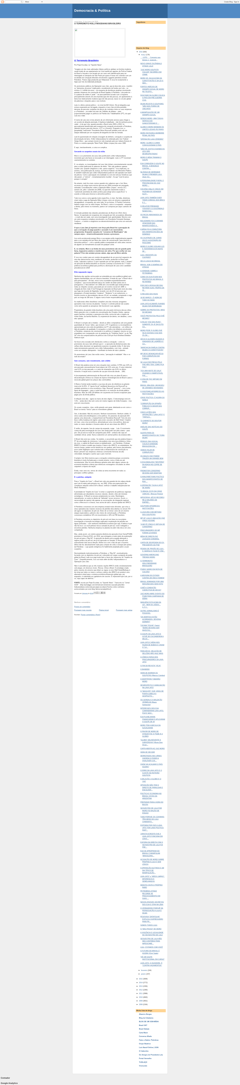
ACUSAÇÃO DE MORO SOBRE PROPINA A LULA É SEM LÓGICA (152, 861)
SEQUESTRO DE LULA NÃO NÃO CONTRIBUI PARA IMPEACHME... (151, 941)
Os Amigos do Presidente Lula (151, 1055)
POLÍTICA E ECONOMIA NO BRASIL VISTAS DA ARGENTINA (151, 796)
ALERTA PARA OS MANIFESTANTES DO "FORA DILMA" (152, 435)
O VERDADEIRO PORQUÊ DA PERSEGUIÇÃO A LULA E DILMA (151, 910)
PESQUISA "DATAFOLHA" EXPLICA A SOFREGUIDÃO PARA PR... (151, 919)
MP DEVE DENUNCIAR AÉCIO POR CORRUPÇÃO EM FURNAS (151, 356)
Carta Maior (143, 1033)
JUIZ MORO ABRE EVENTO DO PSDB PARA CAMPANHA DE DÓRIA (152, 596)
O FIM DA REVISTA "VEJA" (150, 666)
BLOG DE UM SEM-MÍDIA (149, 1021)
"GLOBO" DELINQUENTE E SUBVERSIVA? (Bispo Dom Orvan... (151, 742)
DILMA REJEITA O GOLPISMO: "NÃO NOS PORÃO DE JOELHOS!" (152, 106)
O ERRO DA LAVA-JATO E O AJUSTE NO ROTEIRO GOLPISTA (151, 773)
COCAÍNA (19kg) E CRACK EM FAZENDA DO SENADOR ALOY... (151, 191)
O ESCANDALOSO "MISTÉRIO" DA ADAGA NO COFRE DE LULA (152, 464)
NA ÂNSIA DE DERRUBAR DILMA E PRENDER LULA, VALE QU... (151, 174)
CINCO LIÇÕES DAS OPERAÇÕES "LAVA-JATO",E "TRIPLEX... (152, 414)
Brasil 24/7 (143, 1025)
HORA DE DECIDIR (147, 752)
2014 (141, 983)
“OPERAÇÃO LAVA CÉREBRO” (152, 139)
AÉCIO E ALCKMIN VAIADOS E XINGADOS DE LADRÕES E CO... (152, 341)
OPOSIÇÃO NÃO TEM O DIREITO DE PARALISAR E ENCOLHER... (151, 787)
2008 (141, 1004)
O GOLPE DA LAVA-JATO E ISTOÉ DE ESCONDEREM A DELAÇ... (152, 636)
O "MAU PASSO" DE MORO (150, 929)
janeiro (143, 974)
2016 (141, 52)
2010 (141, 997)
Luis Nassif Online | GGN (148, 1047)
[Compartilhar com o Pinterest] (104, 593)
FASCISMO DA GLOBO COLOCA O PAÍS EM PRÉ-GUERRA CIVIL (152, 97)
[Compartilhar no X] (99, 593)
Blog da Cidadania (146, 1018)
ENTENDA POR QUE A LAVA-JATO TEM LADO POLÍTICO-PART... (152, 827)
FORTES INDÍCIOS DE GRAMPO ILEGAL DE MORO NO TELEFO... (152, 89)
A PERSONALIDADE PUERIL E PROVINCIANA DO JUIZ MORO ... (152, 183)
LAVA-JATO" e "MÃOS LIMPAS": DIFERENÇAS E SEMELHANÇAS (152, 879)
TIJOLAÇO (143, 1062)
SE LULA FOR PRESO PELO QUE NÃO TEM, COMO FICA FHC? (152, 364)
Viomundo (143, 1066)
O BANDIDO (145, 669)
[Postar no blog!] (97, 593)
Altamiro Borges (145, 1014)
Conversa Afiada (145, 1036)
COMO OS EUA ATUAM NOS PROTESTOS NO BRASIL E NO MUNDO (151, 279)
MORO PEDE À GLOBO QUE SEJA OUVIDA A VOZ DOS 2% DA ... (151, 333)
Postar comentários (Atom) (90, 615)
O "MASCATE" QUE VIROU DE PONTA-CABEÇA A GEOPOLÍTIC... (152, 693)
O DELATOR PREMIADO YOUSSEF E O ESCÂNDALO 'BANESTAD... (152, 208)
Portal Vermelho (145, 1058)
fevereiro (144, 970)
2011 (141, 993)
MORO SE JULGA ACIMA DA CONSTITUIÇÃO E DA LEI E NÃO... (151, 80)
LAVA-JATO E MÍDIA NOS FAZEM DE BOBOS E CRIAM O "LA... (152, 645)
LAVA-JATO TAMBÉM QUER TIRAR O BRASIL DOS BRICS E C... (152, 200)
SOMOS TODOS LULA (148, 925)
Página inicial (104, 610)
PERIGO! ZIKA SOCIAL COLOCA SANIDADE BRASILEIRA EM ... (149, 443)
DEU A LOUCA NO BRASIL (150, 261)
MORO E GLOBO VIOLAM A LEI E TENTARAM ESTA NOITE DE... (152, 249)
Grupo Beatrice (145, 1044)
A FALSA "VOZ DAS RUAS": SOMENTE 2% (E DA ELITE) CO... (152, 324)
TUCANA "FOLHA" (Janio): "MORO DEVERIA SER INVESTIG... (150, 627)
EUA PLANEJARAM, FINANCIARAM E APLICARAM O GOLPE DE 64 (152, 719)
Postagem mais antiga (124, 610)
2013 (141, 986)
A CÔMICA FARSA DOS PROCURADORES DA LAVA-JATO (152, 659)
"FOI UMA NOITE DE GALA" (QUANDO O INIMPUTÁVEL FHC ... (151, 373)
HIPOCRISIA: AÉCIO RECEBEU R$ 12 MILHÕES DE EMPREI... (152, 499)
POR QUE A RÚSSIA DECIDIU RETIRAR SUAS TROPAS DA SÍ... (152, 287)
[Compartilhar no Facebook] (102, 593)
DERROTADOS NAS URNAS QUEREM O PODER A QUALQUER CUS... (151, 758)
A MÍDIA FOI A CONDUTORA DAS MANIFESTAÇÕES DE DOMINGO (151, 231)
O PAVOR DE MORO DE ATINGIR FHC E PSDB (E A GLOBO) (151, 733)
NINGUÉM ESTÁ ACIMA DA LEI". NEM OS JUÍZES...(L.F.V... (150, 604)
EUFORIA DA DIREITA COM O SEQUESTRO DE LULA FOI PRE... (151, 844)
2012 (141, 990)
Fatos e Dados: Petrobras (148, 1040)
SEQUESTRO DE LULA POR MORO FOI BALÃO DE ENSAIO (151, 810)
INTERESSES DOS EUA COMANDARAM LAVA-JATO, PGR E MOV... (152, 710)
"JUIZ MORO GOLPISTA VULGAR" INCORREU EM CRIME (151, 72)
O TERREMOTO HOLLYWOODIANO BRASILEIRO (148, 563)
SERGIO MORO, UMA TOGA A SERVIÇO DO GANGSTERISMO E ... (151, 121)
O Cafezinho (143, 1051)
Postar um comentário (82, 607)
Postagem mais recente (83, 610)
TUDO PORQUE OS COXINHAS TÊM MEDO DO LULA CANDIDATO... (152, 819)
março (143, 55)
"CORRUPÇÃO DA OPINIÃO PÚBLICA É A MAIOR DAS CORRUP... (151, 406)
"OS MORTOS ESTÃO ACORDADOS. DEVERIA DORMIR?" (150, 619)
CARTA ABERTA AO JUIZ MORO (152, 749)
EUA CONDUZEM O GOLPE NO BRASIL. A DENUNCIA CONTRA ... (152, 166)
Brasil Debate (144, 1029)
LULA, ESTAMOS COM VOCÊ (151, 947)
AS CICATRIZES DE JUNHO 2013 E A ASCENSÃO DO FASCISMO (151, 240)
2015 (141, 979)
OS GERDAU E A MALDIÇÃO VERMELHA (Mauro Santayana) (151, 702)
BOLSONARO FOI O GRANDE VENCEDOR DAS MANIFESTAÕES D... (151, 223)
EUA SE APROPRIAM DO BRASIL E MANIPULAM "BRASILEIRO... (150, 853)
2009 (141, 1001)
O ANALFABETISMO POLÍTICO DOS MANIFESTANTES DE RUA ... (152, 479)
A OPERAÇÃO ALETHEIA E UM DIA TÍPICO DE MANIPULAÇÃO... (152, 870)
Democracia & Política (92, 10)
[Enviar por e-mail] (95, 593)
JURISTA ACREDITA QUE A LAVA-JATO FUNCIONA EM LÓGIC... (151, 836)
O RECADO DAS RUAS (149, 294)
